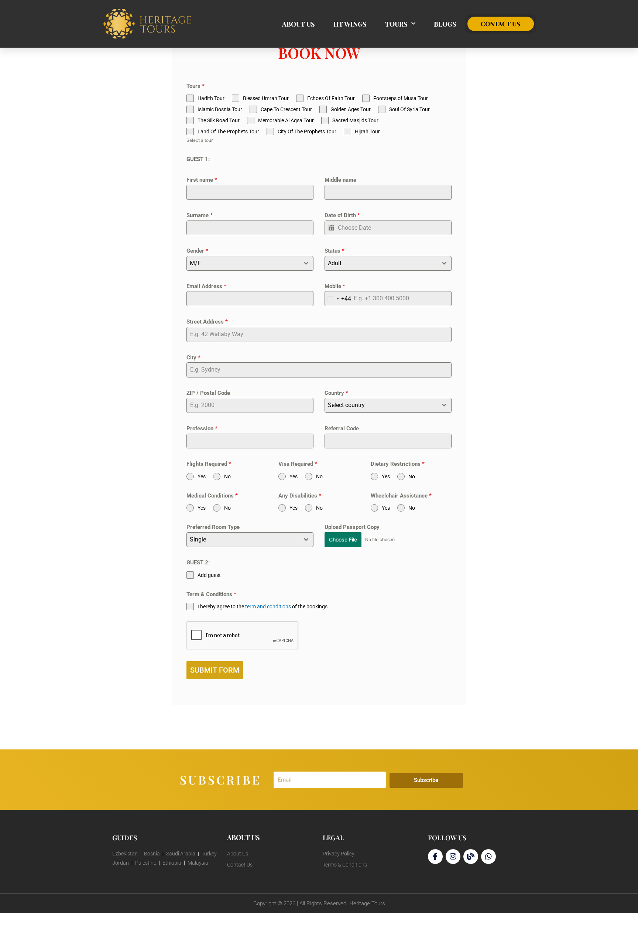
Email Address (206, 286)
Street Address (207, 321)
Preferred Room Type (213, 527)
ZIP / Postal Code (208, 393)
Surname (199, 215)
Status (334, 250)
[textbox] (243, 263)
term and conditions (268, 606)
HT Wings (350, 24)
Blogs (445, 24)
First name (201, 180)
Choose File (343, 539)
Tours (396, 24)
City (193, 357)
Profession (201, 428)
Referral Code (342, 428)
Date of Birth (342, 215)
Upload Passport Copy (352, 527)
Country (336, 393)
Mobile (335, 286)
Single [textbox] (198, 539)
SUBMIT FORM (214, 670)
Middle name (340, 180)
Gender (197, 250)
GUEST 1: (198, 159)
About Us (298, 24)
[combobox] (249, 263)
